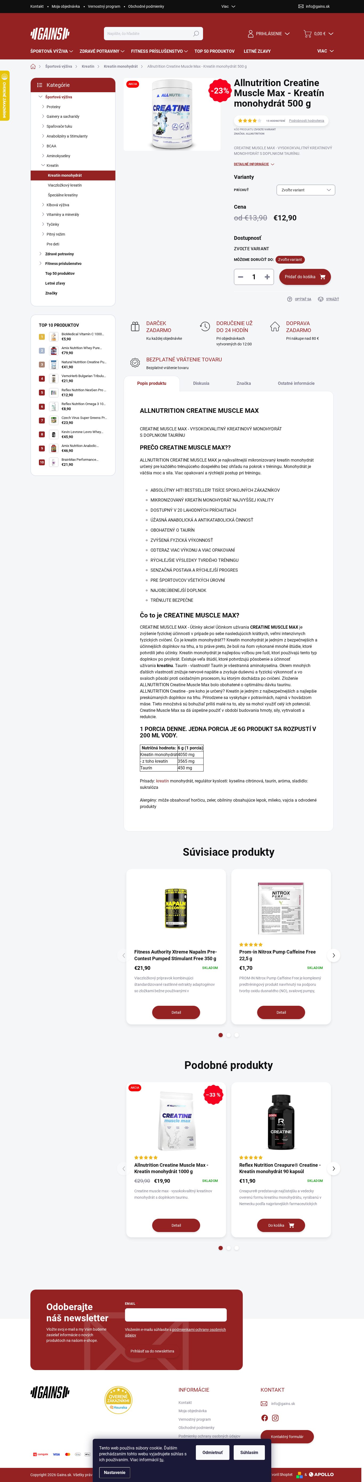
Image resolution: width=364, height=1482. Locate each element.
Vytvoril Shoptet (279, 1474)
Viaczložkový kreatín (65, 185)
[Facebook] (265, 1417)
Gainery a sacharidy (63, 116)
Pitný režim (56, 234)
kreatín (162, 781)
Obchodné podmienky (146, 6)
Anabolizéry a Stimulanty (67, 136)
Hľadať (196, 33)
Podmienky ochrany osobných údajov (209, 1436)
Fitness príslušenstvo (63, 263)
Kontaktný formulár (287, 1437)
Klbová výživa (58, 205)
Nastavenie (115, 1472)
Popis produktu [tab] (151, 383)
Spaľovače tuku (59, 126)
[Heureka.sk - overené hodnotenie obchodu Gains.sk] (118, 1400)
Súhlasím (249, 1452)
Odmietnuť (213, 1452)
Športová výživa (58, 97)
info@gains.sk (283, 1404)
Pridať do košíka (300, 276)
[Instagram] (275, 1417)
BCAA (51, 146)
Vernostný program (104, 6)
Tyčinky (53, 224)
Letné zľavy (55, 283)
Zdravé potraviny (59, 254)
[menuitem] (52, 51)
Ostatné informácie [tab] (296, 383)
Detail (176, 1012)
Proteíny (53, 107)
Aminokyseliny (58, 156)
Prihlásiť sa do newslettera (152, 1351)
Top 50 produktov (60, 273)
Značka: (249, 133)
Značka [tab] (244, 383)
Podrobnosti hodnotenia (306, 121)
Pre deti (53, 244)
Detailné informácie (251, 164)
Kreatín (53, 165)
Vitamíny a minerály (63, 214)
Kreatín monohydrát (65, 175)
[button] (221, 1035)
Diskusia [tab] (201, 383)
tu (161, 1459)
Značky (51, 293)
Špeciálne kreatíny (63, 195)
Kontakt (37, 6)
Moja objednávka (66, 6)
